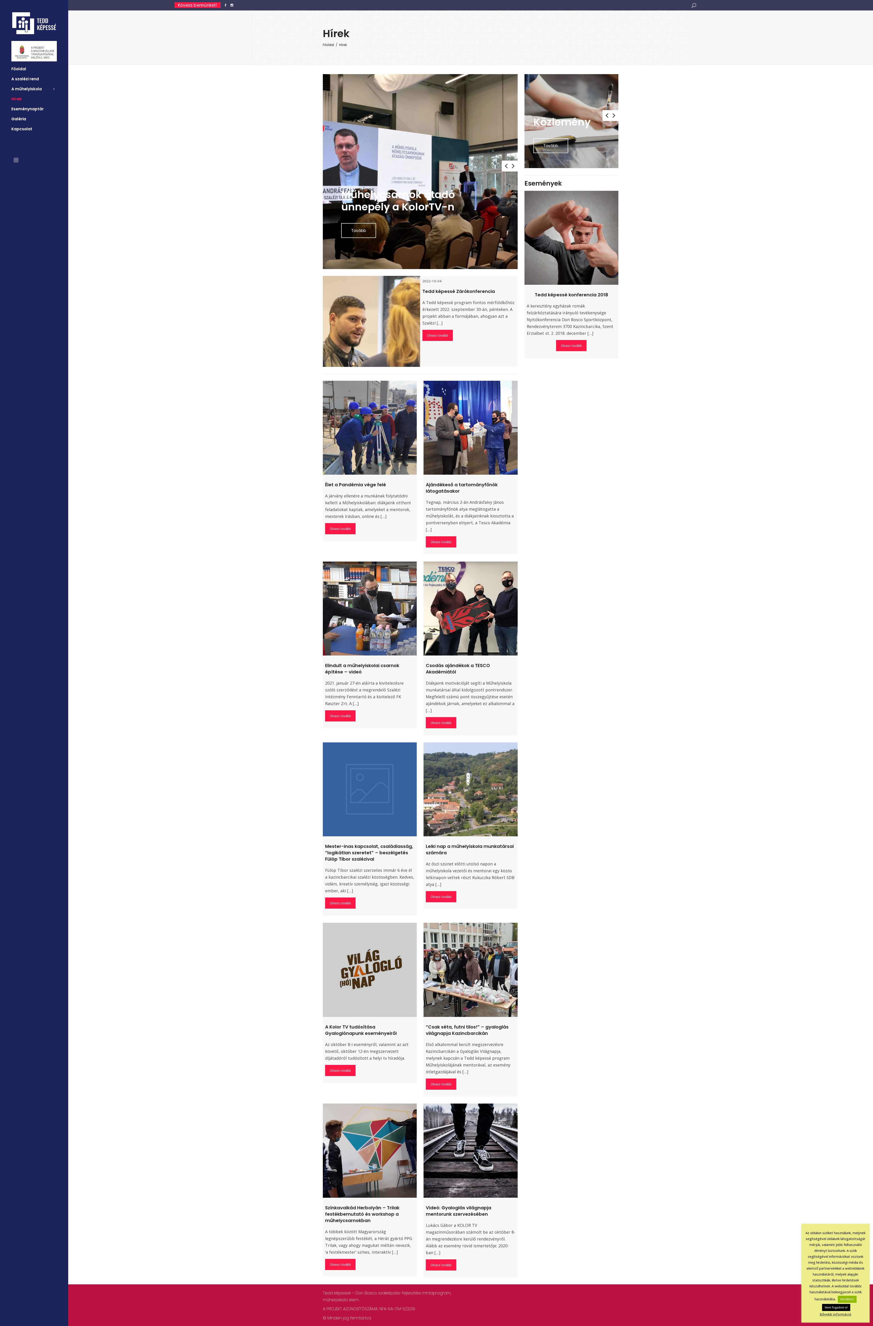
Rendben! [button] (847, 1299)
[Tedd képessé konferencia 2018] (571, 238)
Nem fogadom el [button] (836, 1307)
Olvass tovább (437, 335)
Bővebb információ (835, 1314)
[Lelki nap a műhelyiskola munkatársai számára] (470, 789)
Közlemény (562, 122)
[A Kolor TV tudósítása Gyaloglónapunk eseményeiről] (370, 970)
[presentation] (506, 166)
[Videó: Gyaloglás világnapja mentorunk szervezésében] (470, 1150)
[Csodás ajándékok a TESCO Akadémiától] (470, 608)
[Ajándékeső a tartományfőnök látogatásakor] (470, 428)
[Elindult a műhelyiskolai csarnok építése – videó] (370, 608)
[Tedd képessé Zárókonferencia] (371, 341)
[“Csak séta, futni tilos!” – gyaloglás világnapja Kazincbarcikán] (470, 970)
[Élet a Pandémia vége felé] (370, 428)
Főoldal (328, 45)
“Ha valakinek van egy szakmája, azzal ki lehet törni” (402, 194)
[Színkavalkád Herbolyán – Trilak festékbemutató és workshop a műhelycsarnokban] (370, 1150)
